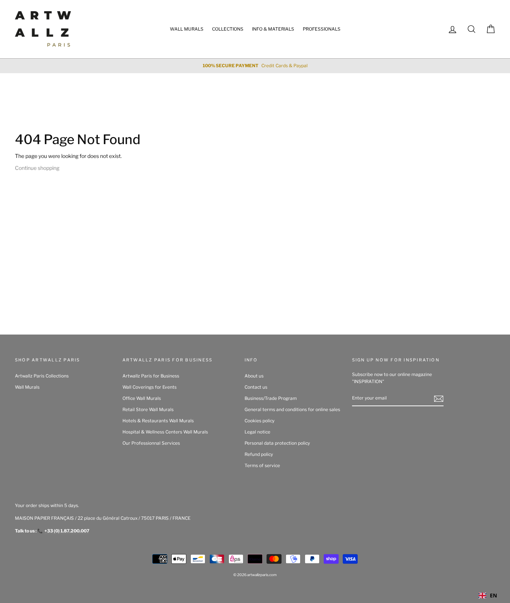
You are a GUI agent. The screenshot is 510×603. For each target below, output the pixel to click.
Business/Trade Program (271, 398)
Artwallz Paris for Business (150, 376)
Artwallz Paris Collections (42, 376)
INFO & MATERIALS (273, 29)
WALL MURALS (186, 29)
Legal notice (257, 432)
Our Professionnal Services (151, 443)
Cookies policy (259, 420)
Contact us (256, 387)
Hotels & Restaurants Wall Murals (158, 420)
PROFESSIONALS (321, 29)
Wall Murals (27, 387)
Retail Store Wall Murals (148, 409)
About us (254, 376)
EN (493, 595)
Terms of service (262, 465)
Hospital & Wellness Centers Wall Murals (165, 432)
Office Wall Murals (141, 398)
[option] (255, 65)
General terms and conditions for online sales (292, 409)
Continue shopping (37, 168)
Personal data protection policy (277, 443)
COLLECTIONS (227, 29)
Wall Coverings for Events (149, 387)
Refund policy (259, 454)
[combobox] (488, 595)
